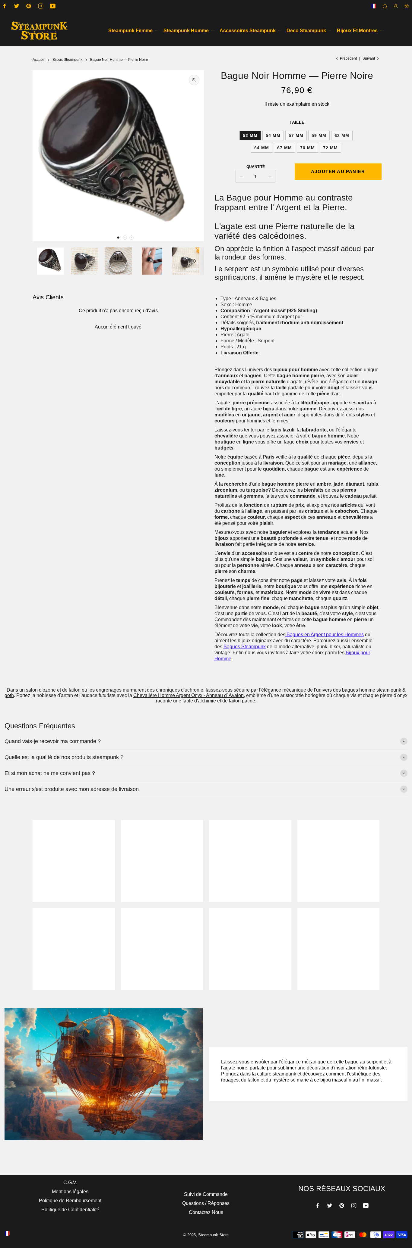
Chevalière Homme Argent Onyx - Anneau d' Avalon (188, 695)
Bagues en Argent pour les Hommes (325, 634)
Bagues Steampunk (244, 646)
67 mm (284, 147)
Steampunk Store (213, 1235)
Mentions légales (70, 1191)
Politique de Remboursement (70, 1200)
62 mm (341, 135)
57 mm (296, 135)
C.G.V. (70, 1182)
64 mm (261, 147)
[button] (118, 237)
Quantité (255, 167)
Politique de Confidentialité (70, 1209)
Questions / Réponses (206, 1203)
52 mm (250, 135)
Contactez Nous (206, 1212)
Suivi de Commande (206, 1194)
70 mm (307, 147)
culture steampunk (276, 1073)
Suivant (369, 58)
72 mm (330, 147)
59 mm (319, 135)
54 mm (273, 135)
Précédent (348, 58)
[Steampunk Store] (39, 31)
